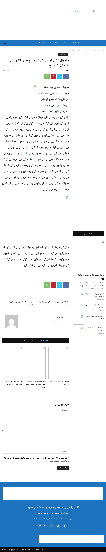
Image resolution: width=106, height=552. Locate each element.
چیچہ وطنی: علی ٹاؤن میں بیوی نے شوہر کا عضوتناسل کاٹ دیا (18, 303)
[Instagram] (58, 526)
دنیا (10, 129)
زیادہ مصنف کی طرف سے (29, 341)
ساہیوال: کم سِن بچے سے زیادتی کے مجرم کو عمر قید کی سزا (53, 303)
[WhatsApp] (47, 76)
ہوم (103, 50)
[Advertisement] (34, 20)
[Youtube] (40, 526)
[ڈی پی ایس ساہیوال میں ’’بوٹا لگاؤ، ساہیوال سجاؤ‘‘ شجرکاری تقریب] (12, 363)
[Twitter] (59, 76)
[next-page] (61, 392)
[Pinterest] (53, 76)
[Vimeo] (45, 526)
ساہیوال (58, 105)
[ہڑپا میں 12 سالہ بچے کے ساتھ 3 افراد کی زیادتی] (58, 363)
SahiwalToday (61, 318)
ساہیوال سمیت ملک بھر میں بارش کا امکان (90, 275)
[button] (5, 43)
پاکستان (24, 153)
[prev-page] (66, 392)
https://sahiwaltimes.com (60, 322)
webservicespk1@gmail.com (45, 518)
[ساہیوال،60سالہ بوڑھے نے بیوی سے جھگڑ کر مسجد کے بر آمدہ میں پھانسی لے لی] (35, 363)
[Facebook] (66, 76)
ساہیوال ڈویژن (97, 50)
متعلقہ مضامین (44, 341)
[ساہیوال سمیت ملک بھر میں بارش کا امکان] (88, 256)
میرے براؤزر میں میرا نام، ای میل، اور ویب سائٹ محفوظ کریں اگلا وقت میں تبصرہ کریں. (36, 459)
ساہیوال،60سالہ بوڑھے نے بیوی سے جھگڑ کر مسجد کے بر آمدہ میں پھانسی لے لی (36, 384)
